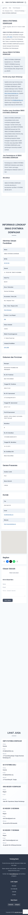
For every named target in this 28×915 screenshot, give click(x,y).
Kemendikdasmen (13, 874)
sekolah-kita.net (18, 912)
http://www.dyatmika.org (12, 93)
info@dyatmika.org (17, 100)
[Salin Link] (17, 561)
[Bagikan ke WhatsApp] (14, 561)
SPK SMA (9, 37)
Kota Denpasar (7, 310)
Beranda (14, 886)
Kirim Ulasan (8, 600)
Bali (5, 319)
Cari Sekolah (14, 889)
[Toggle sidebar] (2, 2)
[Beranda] (25, 2)
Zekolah (14, 891)
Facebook (11, 904)
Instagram (17, 904)
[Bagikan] (4, 561)
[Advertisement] (14, 208)
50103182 (6, 263)
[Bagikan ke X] (10, 561)
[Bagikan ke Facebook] (7, 561)
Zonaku (14, 894)
